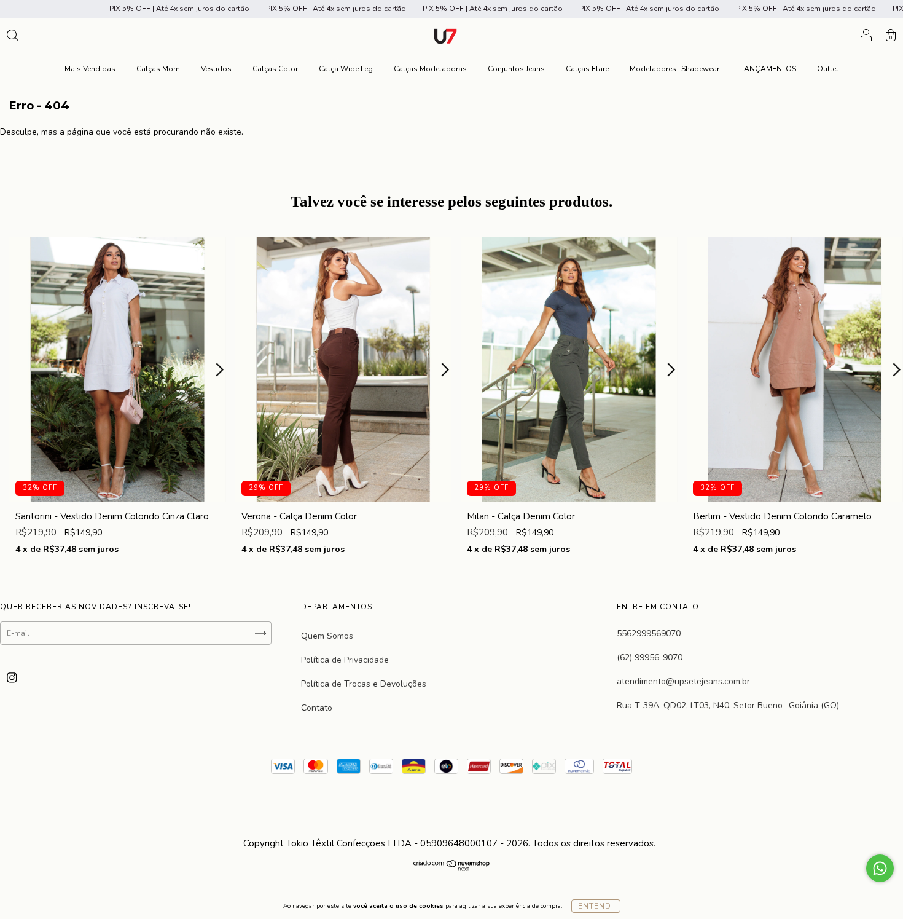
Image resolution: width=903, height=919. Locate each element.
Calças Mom (158, 69)
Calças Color (275, 69)
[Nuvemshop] (451, 868)
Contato (316, 708)
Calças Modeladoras (430, 69)
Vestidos (216, 69)
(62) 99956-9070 (649, 657)
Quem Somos (327, 636)
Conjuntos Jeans (516, 69)
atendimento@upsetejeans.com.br (683, 681)
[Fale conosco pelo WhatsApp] (880, 868)
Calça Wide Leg (346, 69)
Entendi (596, 906)
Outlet (827, 69)
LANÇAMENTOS (768, 69)
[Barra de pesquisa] (12, 37)
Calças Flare (587, 69)
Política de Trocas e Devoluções (363, 684)
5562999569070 (649, 633)
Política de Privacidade (345, 660)
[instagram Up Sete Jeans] (12, 678)
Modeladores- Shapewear (674, 69)
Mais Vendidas (89, 69)
